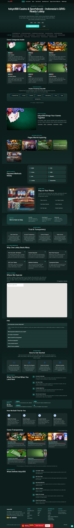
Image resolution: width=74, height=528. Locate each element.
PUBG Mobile (50, 518)
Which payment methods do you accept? (17, 331)
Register (39, 510)
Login (44, 26)
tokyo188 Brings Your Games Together (38, 33)
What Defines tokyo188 (53, 36)
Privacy (49, 513)
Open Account (33, 26)
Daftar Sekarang (39, 525)
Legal (49, 515)
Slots (33, 1)
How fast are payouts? (13, 340)
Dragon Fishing (51, 519)
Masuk (47, 525)
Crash (28, 512)
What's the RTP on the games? (15, 337)
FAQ (38, 513)
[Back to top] (72, 526)
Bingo (28, 513)
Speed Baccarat (45, 1)
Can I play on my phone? (13, 334)
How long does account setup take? (16, 324)
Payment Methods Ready (58, 33)
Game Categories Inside (16, 33)
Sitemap (65, 524)
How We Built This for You (35, 36)
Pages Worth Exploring (49, 33)
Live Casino (28, 1)
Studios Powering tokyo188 (26, 33)
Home (23, 1)
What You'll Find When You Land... (17, 36)
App (38, 515)
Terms (49, 512)
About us (50, 510)
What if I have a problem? (13, 346)
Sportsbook (38, 1)
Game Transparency (44, 36)
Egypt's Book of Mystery (55, 1)
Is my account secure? (13, 343)
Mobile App (64, 1)
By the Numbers (27, 36)
